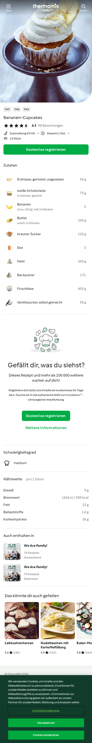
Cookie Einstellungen (46, 710)
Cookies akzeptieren (46, 735)
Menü (9, 10)
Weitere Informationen (46, 427)
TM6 (17, 109)
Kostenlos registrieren (46, 149)
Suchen (83, 10)
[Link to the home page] (46, 7)
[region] (46, 709)
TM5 (26, 109)
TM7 (7, 109)
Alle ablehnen (46, 722)
